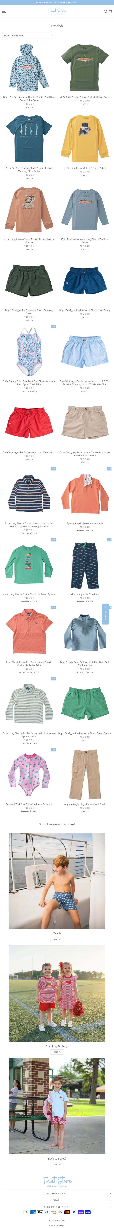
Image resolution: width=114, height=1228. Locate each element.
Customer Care (56, 1193)
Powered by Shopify (57, 1225)
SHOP (57, 939)
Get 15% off (105, 616)
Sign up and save (56, 1207)
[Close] (105, 607)
